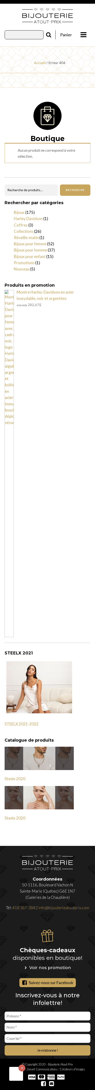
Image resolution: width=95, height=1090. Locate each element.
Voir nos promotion (50, 967)
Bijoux (19, 212)
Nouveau (22, 269)
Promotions (24, 262)
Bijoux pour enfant (30, 256)
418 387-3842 (25, 907)
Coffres (21, 225)
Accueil (40, 62)
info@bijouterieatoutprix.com (63, 907)
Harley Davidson (28, 218)
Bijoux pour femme (30, 243)
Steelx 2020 (15, 778)
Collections (23, 231)
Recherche (75, 190)
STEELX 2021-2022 (22, 724)
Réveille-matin (26, 237)
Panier (66, 34)
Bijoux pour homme (30, 250)
